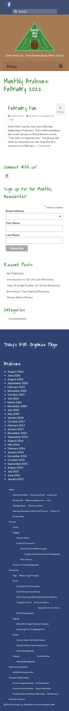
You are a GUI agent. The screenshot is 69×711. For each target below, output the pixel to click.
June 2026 (14, 375)
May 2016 (13, 444)
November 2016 (17, 433)
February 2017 (16, 425)
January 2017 (16, 429)
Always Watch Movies (20, 297)
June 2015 (14, 475)
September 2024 (18, 383)
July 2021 (13, 398)
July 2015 (13, 471)
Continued (43, 145)
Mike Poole (17, 116)
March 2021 (15, 402)
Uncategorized (46, 116)
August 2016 (15, 440)
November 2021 (17, 390)
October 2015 (16, 459)
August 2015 (15, 467)
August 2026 (15, 371)
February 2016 (16, 448)
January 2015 (16, 479)
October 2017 (16, 421)
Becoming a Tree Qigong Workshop (28, 291)
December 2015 (17, 456)
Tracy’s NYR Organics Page (31, 344)
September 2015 (18, 463)
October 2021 (16, 394)
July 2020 (13, 410)
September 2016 (18, 436)
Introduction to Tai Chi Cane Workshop (30, 279)
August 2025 (15, 379)
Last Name (13, 234)
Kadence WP (49, 704)
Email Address (33, 210)
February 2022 (16, 387)
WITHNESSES (15, 273)
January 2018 (16, 417)
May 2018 (13, 413)
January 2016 (16, 452)
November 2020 (17, 406)
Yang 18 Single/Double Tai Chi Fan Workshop (33, 285)
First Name (13, 223)
